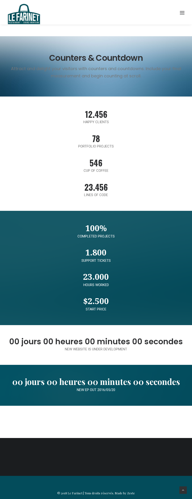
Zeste (131, 493)
